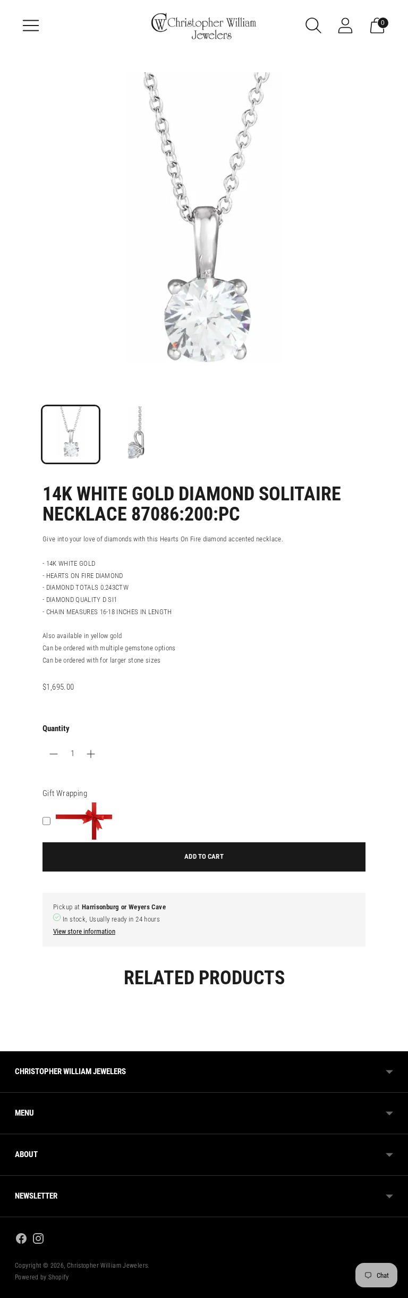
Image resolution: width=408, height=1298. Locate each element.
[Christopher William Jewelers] (204, 25)
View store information (84, 931)
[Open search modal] (313, 25)
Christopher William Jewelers (107, 1265)
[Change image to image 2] (137, 434)
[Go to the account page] (345, 25)
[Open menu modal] (31, 25)
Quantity (56, 728)
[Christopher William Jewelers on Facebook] (21, 1240)
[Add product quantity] (53, 754)
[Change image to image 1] (70, 434)
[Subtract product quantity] (90, 754)
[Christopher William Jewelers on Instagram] (38, 1240)
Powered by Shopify (42, 1277)
